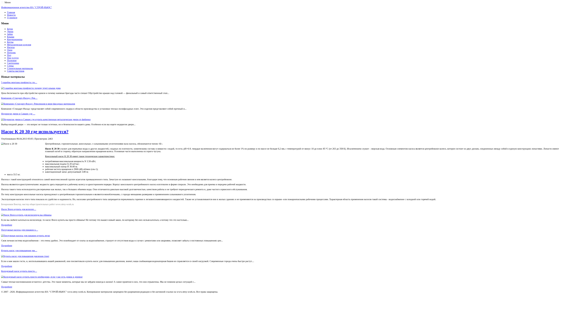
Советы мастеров (15, 71)
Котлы (10, 42)
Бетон (10, 29)
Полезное (12, 60)
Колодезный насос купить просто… (19, 271)
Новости (11, 15)
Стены (10, 66)
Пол (9, 55)
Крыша (10, 37)
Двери (10, 31)
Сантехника (13, 63)
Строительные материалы (20, 68)
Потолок (11, 52)
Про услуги (13, 58)
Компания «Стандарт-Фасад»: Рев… (19, 98)
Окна (9, 50)
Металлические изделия (19, 44)
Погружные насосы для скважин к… (19, 230)
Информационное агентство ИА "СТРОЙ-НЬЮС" (26, 7)
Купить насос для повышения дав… (19, 250)
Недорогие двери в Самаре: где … (18, 114)
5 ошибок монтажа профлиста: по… (19, 82)
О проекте (12, 17)
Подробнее (6, 225)
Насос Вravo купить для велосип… (18, 209)
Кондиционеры (14, 39)
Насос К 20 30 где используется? (34, 131)
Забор (10, 34)
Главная (11, 12)
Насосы (11, 47)
